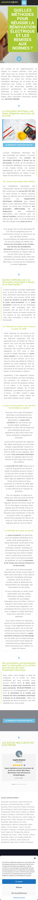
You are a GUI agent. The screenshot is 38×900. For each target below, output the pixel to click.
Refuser (19, 887)
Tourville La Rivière (8, 840)
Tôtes (20, 835)
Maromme (14, 842)
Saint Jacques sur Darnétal (22, 819)
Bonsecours (17, 817)
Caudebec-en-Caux (9, 835)
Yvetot (21, 827)
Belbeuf (4, 817)
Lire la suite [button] (19, 778)
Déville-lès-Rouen (26, 842)
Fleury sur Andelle (16, 837)
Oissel (31, 809)
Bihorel (15, 824)
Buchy (26, 832)
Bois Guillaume (7, 809)
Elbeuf (23, 812)
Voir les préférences (19, 893)
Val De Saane (12, 827)
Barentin (27, 837)
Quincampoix (6, 824)
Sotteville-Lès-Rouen (9, 802)
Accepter (19, 882)
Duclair (25, 835)
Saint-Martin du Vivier (17, 822)
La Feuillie (20, 829)
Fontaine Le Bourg (8, 829)
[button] (35, 858)
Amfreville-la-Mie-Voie (24, 814)
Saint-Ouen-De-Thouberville (12, 832)
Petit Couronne (14, 807)
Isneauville (23, 824)
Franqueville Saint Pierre (10, 812)
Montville (4, 837)
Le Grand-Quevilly (15, 804)
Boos (10, 817)
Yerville (27, 827)
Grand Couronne (27, 807)
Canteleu (11, 814)
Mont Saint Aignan (21, 809)
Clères (32, 835)
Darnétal (4, 822)
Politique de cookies (19, 897)
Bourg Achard (30, 829)
